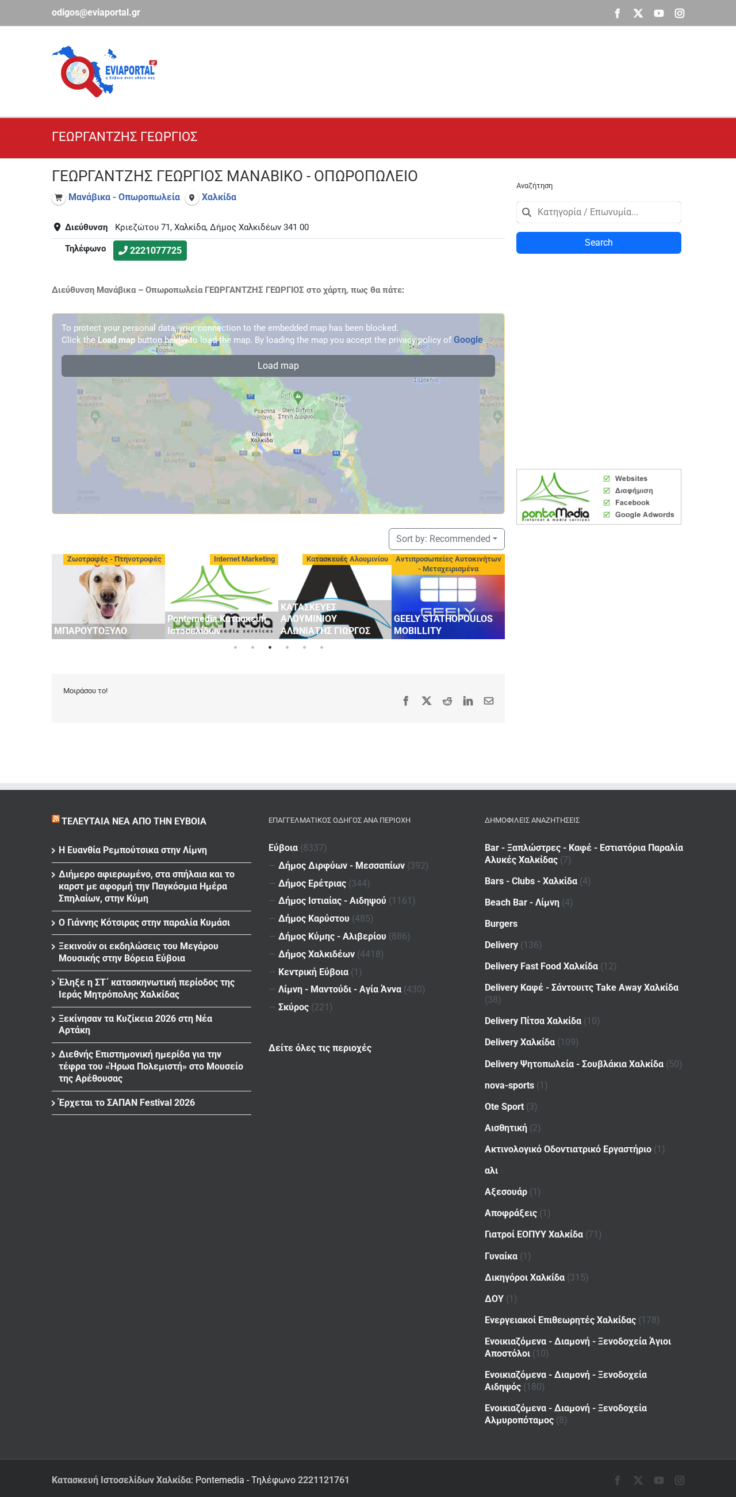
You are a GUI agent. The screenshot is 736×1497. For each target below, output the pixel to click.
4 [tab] (287, 648)
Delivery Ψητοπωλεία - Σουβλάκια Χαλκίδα (574, 1064)
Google (468, 339)
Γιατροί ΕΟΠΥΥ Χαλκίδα (534, 1234)
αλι (491, 1170)
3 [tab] (269, 648)
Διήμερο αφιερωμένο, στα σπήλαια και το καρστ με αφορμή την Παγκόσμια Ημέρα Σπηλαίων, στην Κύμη (147, 886)
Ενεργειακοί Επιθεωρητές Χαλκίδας (560, 1320)
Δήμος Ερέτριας (312, 883)
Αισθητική (506, 1127)
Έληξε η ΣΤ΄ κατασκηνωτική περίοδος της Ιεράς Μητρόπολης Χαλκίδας (147, 988)
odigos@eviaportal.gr (96, 12)
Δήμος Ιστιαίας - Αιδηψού (332, 900)
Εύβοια (283, 847)
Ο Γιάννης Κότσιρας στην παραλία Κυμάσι (144, 922)
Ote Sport (504, 1106)
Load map (278, 365)
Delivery (501, 945)
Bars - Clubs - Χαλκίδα (531, 881)
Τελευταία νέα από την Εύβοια (134, 821)
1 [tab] (235, 648)
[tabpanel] (108, 596)
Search (599, 242)
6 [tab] (321, 648)
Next (493, 594)
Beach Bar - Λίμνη (522, 902)
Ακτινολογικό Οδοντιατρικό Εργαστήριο (568, 1149)
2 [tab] (252, 648)
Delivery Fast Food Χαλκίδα (541, 966)
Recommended (443, 538)
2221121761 (324, 1480)
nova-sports (509, 1085)
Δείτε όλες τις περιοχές (320, 1047)
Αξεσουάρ (506, 1191)
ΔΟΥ (494, 1298)
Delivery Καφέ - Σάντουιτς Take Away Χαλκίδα (581, 987)
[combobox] (598, 212)
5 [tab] (304, 648)
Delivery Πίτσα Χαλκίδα (533, 1020)
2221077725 (156, 250)
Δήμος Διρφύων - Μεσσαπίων (341, 865)
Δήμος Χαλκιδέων (316, 954)
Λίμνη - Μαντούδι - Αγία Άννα (339, 989)
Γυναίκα (501, 1256)
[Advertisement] (475, 70)
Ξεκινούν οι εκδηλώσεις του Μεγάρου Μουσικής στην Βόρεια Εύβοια (138, 952)
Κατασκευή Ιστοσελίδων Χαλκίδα (121, 1480)
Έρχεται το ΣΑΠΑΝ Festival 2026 (127, 1102)
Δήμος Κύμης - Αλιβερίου (332, 936)
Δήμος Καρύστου (314, 918)
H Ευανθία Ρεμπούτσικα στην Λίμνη (133, 850)
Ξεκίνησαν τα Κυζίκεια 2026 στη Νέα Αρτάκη (135, 1024)
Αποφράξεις (511, 1213)
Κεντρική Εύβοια (313, 972)
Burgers (501, 923)
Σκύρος (293, 1007)
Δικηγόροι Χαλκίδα (525, 1277)
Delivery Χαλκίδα (520, 1042)
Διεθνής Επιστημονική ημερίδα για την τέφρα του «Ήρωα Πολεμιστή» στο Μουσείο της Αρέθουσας (151, 1066)
